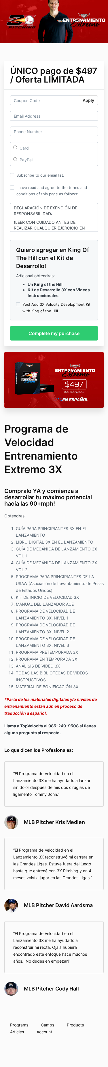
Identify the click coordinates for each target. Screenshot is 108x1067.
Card (23, 148)
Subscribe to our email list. (40, 175)
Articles (17, 1031)
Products (75, 1024)
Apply (88, 100)
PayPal (25, 159)
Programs (19, 1024)
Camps (47, 1024)
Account (44, 1031)
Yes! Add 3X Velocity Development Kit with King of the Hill (56, 307)
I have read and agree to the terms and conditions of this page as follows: (51, 190)
